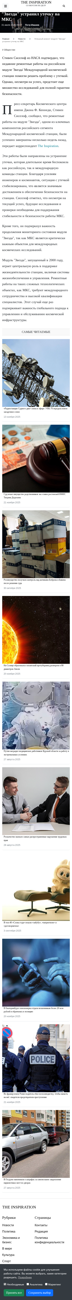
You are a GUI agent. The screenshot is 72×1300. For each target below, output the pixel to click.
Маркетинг (54, 1284)
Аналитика (35, 1284)
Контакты (41, 1225)
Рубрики (9, 1217)
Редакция (41, 1231)
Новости (8, 1225)
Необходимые (15, 1284)
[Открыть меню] (5, 6)
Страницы (43, 1217)
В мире (7, 1248)
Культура (8, 1254)
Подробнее (25, 1277)
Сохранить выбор (39, 1292)
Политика (8, 1231)
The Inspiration (36, 2)
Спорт (6, 1261)
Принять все (14, 1292)
